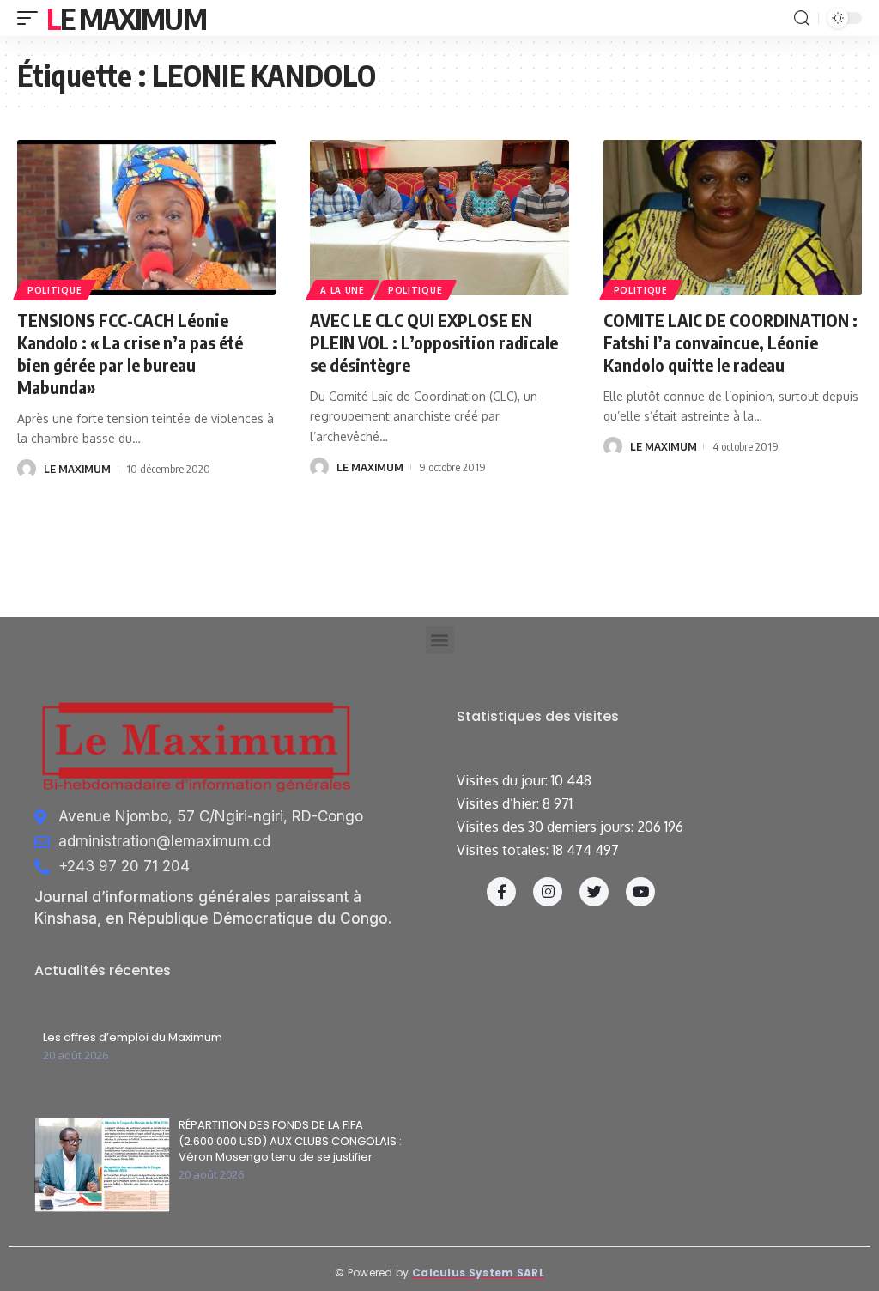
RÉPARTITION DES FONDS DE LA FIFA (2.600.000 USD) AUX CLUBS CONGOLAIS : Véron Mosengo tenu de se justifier (290, 1141)
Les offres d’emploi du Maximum (132, 1038)
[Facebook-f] (501, 891)
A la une (342, 290)
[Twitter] (594, 891)
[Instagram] (547, 891)
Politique (54, 290)
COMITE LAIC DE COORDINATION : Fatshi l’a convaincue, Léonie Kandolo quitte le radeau (730, 342)
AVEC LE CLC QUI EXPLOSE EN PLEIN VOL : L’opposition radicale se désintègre (434, 342)
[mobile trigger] (31, 18)
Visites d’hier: (500, 803)
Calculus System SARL (478, 1272)
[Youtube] (640, 891)
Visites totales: (504, 849)
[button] (440, 640)
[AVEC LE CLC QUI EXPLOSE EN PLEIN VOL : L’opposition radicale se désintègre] (439, 217)
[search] (802, 18)
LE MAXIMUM (77, 469)
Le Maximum (126, 18)
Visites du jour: (504, 780)
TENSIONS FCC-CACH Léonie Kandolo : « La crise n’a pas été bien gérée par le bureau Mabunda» (130, 353)
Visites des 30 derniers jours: (547, 826)
